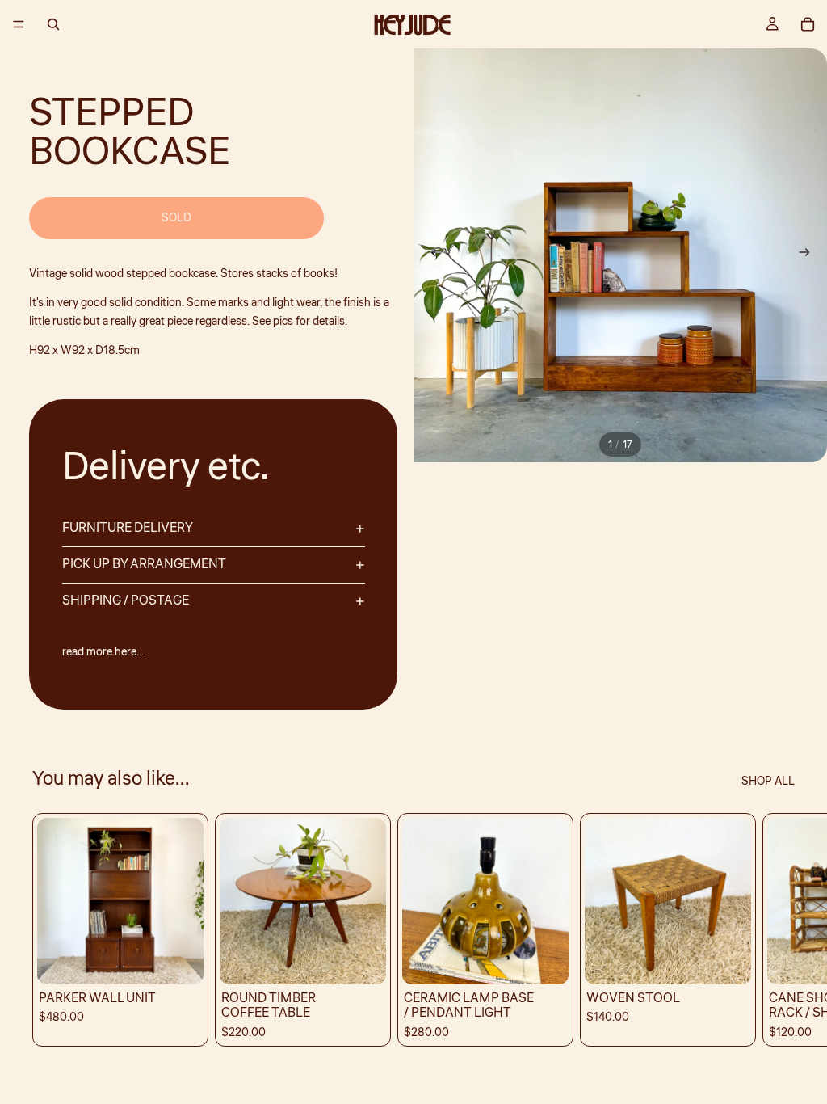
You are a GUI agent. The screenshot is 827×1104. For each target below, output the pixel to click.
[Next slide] (809, 255)
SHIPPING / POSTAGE (125, 600)
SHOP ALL (768, 781)
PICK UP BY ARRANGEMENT (144, 564)
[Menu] (18, 24)
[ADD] (178, 960)
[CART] (807, 24)
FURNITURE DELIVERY (127, 528)
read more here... (103, 652)
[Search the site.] (53, 24)
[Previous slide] (431, 255)
